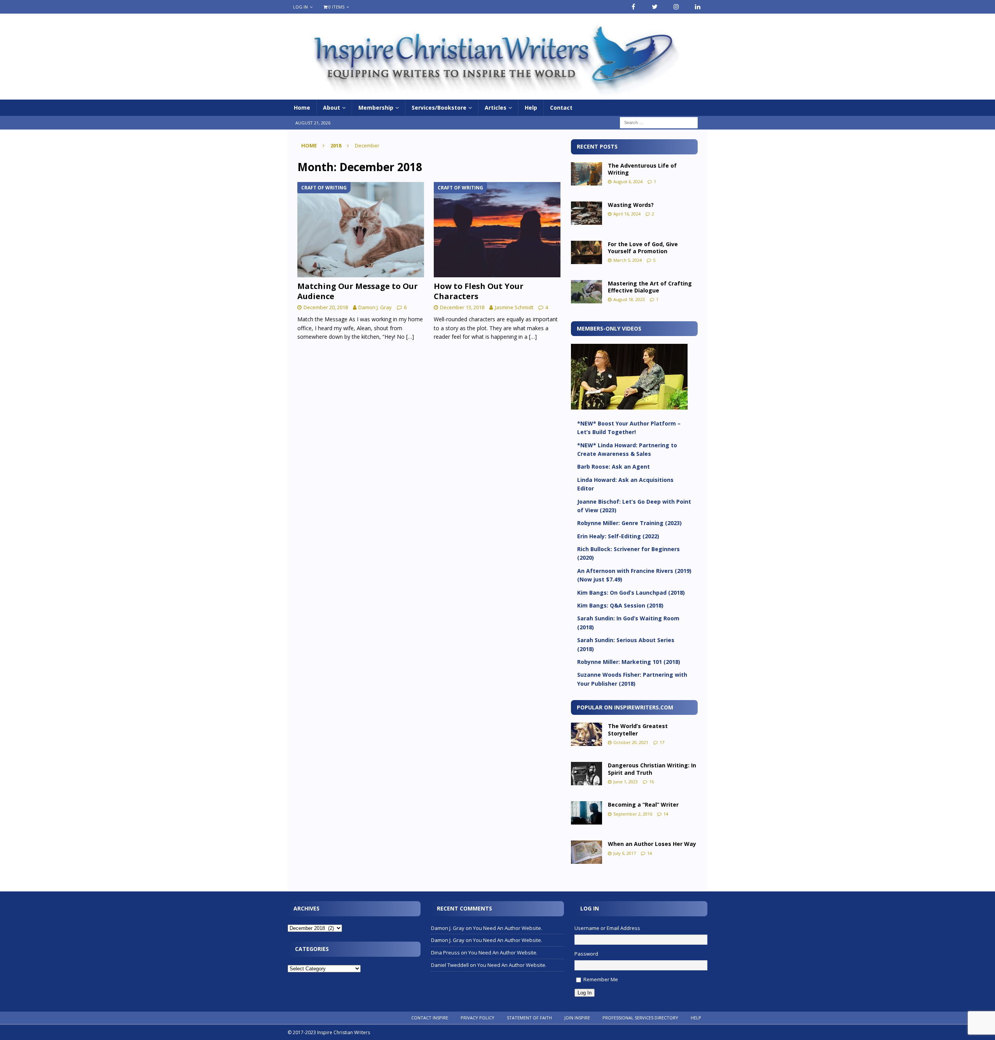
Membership (375, 107)
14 (665, 814)
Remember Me (600, 979)
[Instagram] (676, 7)
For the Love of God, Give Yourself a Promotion (643, 247)
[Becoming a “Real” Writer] (586, 813)
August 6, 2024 (627, 181)
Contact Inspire (429, 1018)
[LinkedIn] (697, 7)
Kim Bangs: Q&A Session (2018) (620, 605)
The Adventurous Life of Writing (642, 169)
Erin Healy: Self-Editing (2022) (618, 536)
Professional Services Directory (640, 1018)
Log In (300, 7)
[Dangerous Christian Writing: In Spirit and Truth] (586, 773)
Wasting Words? (631, 204)
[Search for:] (659, 122)
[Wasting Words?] (586, 213)
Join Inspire (577, 1018)
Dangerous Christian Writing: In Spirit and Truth (652, 769)
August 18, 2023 (629, 299)
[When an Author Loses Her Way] (586, 852)
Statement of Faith (529, 1018)
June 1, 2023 (625, 781)
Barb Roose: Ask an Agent (613, 466)
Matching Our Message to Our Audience (357, 291)
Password (586, 953)
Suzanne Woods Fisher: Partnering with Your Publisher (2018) (632, 679)
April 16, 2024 (627, 214)
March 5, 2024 (627, 260)
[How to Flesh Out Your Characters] (497, 229)
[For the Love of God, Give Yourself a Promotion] (586, 252)
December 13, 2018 (462, 307)
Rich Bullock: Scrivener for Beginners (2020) (628, 553)
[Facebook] (633, 7)
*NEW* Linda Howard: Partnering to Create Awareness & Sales (627, 449)
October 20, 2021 (630, 742)
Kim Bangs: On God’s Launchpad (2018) (631, 592)
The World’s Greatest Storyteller (638, 729)
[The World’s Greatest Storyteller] (586, 734)
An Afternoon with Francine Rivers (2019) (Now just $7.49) (634, 575)
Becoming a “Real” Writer (643, 804)
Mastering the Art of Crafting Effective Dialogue (650, 287)
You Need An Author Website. (507, 927)
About (331, 107)
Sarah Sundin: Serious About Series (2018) (625, 644)
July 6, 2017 (624, 853)
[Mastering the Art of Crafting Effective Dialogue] (586, 291)
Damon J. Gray (375, 307)
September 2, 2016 (632, 814)
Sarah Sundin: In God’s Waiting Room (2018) (628, 622)
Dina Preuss (445, 952)
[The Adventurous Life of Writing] (586, 174)
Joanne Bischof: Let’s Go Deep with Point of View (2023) (634, 506)
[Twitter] (655, 7)
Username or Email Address (607, 927)
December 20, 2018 (326, 307)
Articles (495, 107)
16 (651, 781)
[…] (410, 336)
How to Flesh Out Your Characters (479, 291)
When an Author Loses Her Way (652, 843)
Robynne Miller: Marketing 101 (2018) (628, 661)
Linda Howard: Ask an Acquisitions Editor (625, 484)
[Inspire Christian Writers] (497, 95)
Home (302, 107)
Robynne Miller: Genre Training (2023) (629, 523)
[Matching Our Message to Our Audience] (360, 229)
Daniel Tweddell (450, 964)
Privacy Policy (477, 1018)
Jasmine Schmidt (514, 307)
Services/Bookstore (439, 107)
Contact (561, 107)
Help (531, 107)
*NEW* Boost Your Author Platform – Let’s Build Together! (629, 428)
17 (662, 742)
